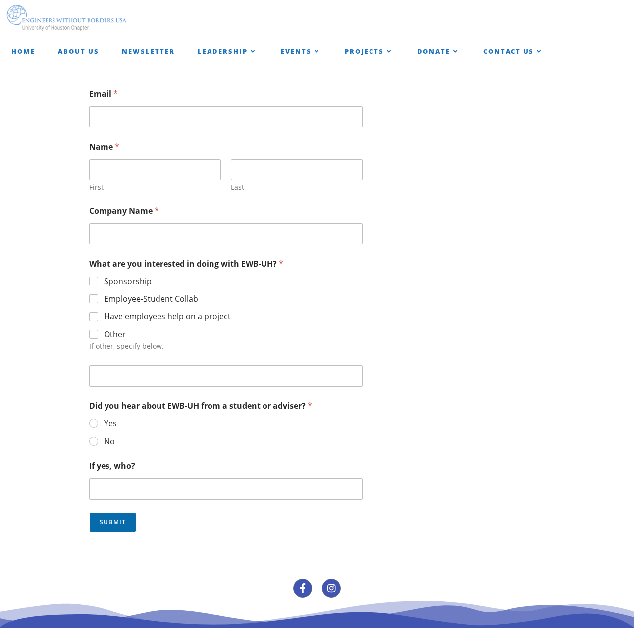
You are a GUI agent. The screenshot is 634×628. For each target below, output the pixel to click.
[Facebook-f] (302, 588)
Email (103, 94)
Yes (110, 423)
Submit (113, 522)
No (109, 441)
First (96, 187)
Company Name (124, 211)
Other (115, 334)
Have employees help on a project (167, 316)
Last (237, 187)
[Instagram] (331, 588)
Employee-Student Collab (151, 299)
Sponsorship (128, 281)
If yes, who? (112, 466)
